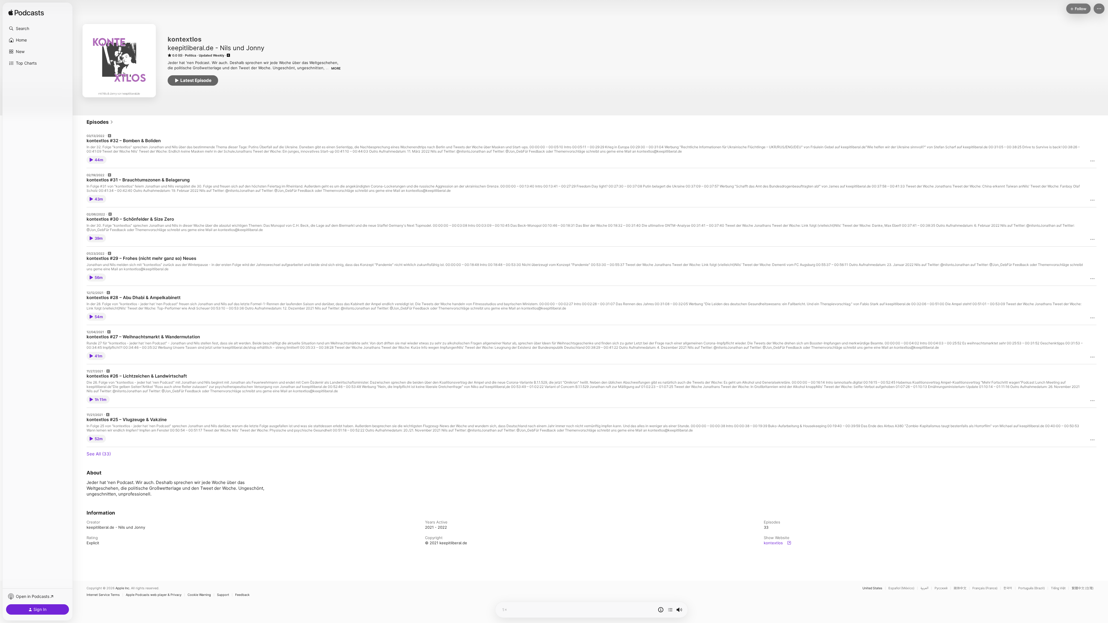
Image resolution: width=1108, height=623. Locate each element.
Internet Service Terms (103, 594)
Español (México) (901, 588)
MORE (336, 68)
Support (223, 594)
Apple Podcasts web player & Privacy (153, 594)
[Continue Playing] (670, 610)
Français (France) (984, 588)
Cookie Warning (199, 594)
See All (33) (99, 454)
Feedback (242, 594)
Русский (941, 588)
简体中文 (960, 588)
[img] (26, 13)
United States (872, 588)
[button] (37, 28)
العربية (924, 588)
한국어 (1008, 588)
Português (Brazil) (1031, 588)
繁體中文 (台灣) (1083, 588)
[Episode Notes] (660, 610)
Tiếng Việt (1058, 588)
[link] (100, 122)
